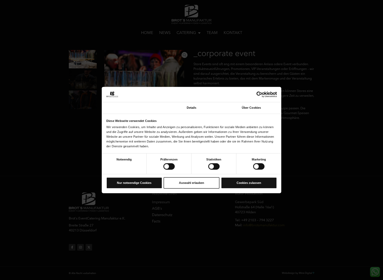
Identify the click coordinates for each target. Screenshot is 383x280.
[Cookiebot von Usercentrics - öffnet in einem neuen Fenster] (259, 95)
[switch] (169, 166)
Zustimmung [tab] (132, 107)
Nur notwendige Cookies (134, 182)
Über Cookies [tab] (251, 107)
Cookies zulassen (249, 182)
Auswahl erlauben (191, 182)
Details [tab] (191, 107)
